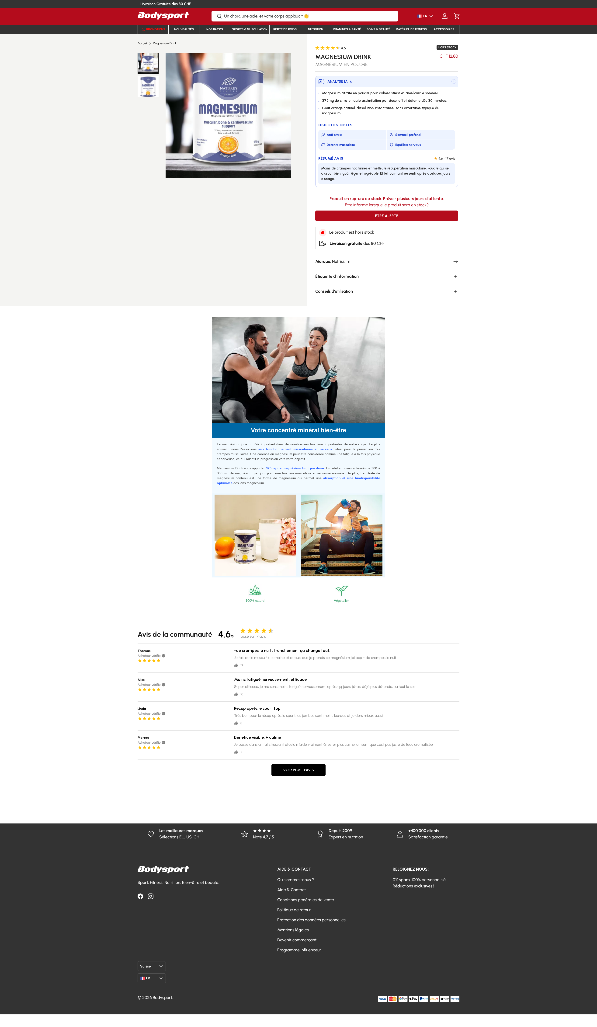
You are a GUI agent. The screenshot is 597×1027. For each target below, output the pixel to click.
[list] (228, 115)
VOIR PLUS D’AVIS (298, 770)
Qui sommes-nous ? (295, 879)
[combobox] (305, 16)
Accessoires (444, 29)
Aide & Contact (291, 889)
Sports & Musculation (249, 29)
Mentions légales (293, 929)
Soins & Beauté (378, 29)
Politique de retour (294, 909)
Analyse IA (339, 81)
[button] (457, 16)
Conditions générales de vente (305, 899)
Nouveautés (184, 29)
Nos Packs (214, 29)
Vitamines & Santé (347, 29)
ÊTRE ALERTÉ (386, 216)
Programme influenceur (299, 950)
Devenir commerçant (296, 940)
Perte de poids (285, 29)
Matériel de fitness (411, 29)
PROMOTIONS (155, 29)
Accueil (143, 43)
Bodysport (162, 997)
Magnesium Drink (165, 43)
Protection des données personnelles (311, 919)
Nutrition (315, 29)
